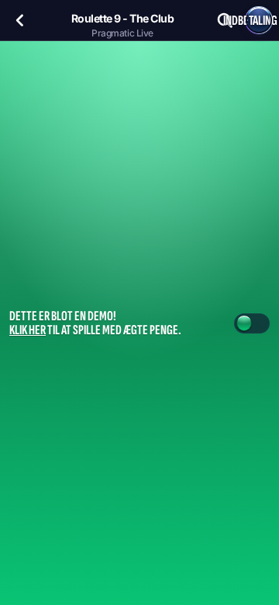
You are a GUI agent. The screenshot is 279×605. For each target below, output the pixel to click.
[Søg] (225, 20)
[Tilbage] (20, 20)
